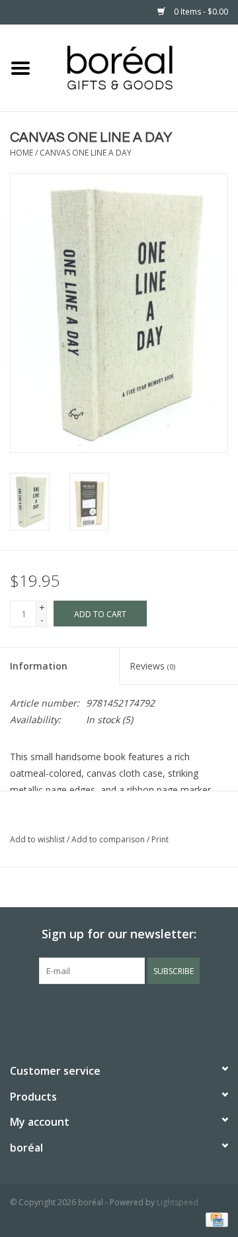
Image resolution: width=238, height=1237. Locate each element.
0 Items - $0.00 (200, 11)
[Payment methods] (214, 1218)
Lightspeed (177, 1202)
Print (160, 839)
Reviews (152, 666)
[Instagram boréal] (142, 1011)
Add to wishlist (37, 839)
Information (38, 666)
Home (21, 152)
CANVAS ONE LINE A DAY (86, 152)
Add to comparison (109, 839)
